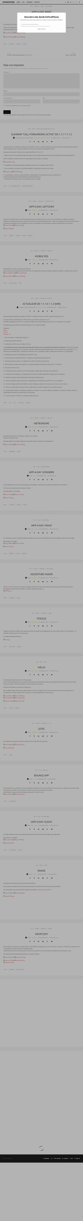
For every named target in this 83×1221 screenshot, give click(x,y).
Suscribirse (56, 24)
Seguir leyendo (41, 29)
